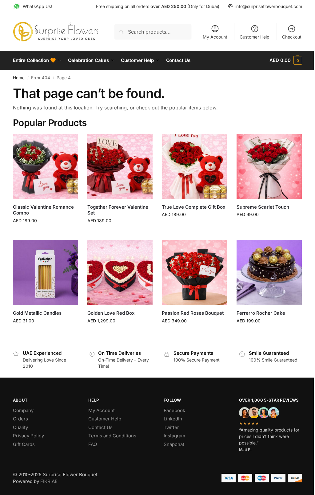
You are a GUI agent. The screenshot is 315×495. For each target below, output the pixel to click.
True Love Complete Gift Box (193, 207)
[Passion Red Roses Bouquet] (194, 272)
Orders (20, 419)
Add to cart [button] (46, 233)
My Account (215, 36)
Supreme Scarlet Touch (263, 207)
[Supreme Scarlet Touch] (269, 166)
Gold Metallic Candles (37, 313)
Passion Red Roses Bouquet (193, 313)
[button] (285, 60)
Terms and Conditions (112, 436)
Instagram (174, 436)
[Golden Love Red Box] (120, 272)
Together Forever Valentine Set (117, 210)
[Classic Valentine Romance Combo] (45, 166)
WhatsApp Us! (37, 6)
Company (23, 410)
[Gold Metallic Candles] (45, 272)
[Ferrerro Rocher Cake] (269, 272)
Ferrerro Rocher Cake (261, 313)
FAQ (92, 444)
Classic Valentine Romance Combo (43, 210)
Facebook (174, 410)
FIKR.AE (49, 481)
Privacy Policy (28, 436)
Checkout (291, 36)
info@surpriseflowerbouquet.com (268, 6)
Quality (20, 427)
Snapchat (174, 444)
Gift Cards (24, 444)
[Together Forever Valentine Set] (120, 166)
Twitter (171, 427)
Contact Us (100, 427)
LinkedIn (173, 419)
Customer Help (254, 36)
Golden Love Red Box (111, 313)
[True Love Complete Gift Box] (194, 166)
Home (19, 77)
